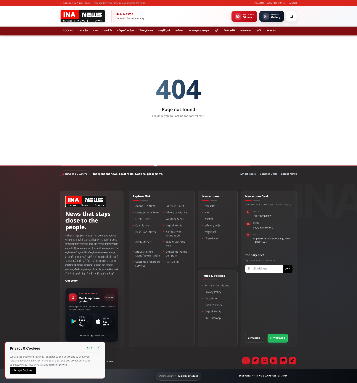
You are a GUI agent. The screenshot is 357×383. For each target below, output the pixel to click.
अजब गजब (245, 30)
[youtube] (283, 360)
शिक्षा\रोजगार (146, 30)
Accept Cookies (23, 370)
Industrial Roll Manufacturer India (147, 254)
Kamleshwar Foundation (173, 234)
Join (288, 268)
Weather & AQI (175, 219)
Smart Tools (248, 174)
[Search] (291, 16)
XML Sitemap (213, 318)
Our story (73, 281)
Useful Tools (142, 219)
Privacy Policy (213, 292)
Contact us (255, 338)
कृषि (259, 30)
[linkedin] (273, 360)
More (270, 30)
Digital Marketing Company (176, 254)
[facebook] (246, 360)
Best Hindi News (145, 232)
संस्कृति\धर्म (164, 30)
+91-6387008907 (262, 216)
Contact (293, 3)
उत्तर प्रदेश (83, 30)
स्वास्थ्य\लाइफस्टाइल (199, 30)
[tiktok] (292, 360)
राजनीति (108, 30)
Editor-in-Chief (175, 206)
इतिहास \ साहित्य (125, 30)
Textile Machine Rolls (175, 244)
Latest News (289, 174)
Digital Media (174, 226)
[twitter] (255, 360)
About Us (259, 3)
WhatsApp (279, 338)
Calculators (142, 226)
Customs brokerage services (147, 264)
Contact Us (172, 262)
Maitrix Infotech (188, 376)
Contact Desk (268, 174)
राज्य (95, 30)
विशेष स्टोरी (229, 30)
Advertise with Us (276, 3)
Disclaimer (211, 299)
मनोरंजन (179, 30)
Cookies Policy (213, 305)
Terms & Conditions (217, 286)
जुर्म (216, 30)
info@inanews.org (263, 227)
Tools (67, 30)
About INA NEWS (145, 206)
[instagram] (264, 360)
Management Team (147, 213)
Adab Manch (143, 242)
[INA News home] (82, 16)
